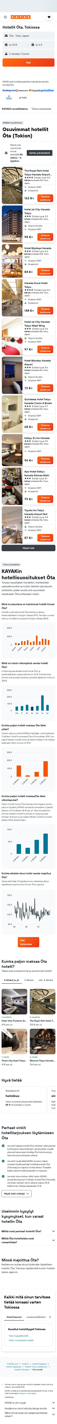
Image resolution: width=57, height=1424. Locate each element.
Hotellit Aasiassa (39, 1364)
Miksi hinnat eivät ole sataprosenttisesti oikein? (26, 1414)
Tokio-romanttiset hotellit (21, 1340)
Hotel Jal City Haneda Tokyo (37, 211)
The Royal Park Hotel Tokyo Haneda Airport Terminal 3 (37, 172)
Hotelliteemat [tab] (14, 1317)
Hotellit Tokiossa (21, 1369)
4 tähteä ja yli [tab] (11, 980)
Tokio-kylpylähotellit (18, 1335)
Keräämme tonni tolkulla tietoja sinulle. (26, 1408)
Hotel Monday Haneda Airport (37, 362)
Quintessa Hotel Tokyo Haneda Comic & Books (38, 401)
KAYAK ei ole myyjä (15, 1402)
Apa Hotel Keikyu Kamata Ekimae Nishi (36, 473)
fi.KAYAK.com (12, 1364)
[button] (5, 17)
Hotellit (25, 1364)
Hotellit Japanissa (13, 1366)
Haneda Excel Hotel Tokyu (36, 284)
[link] (28, 942)
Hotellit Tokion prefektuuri (36, 1366)
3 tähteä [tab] (28, 980)
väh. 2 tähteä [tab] (46, 980)
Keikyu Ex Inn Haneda (37, 438)
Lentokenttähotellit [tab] (37, 1317)
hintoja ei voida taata (27, 1393)
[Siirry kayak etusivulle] (21, 17)
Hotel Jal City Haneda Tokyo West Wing (37, 323)
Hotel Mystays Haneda (37, 248)
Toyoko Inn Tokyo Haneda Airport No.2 (35, 512)
